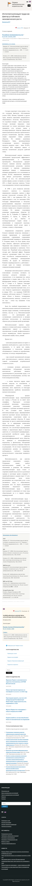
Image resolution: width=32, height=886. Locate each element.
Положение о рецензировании (8, 837)
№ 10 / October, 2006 (8, 628)
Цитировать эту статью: (8, 44)
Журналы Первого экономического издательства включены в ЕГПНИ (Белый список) (16, 681)
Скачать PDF (20, 28)
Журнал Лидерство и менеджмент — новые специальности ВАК (15, 865)
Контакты (3, 798)
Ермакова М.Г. (6, 22)
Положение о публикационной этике (9, 839)
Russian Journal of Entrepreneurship (13, 627)
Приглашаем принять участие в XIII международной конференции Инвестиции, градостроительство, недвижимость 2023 (15, 861)
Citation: (5, 632)
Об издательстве (5, 791)
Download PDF (18, 611)
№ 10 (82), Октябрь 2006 (9, 36)
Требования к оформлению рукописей (9, 835)
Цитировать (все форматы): (10, 535)
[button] (29, 5)
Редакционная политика (6, 834)
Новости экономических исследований (10, 795)
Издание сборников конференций (15, 660)
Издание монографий (12, 657)
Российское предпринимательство (12, 34)
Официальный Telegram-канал (15, 645)
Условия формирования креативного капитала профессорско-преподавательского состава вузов (16, 768)
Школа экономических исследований (9, 793)
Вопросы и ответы (5, 841)
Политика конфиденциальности (8, 843)
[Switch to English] (30, 1)
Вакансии (3, 796)
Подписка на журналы (12, 664)
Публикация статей (12, 653)
